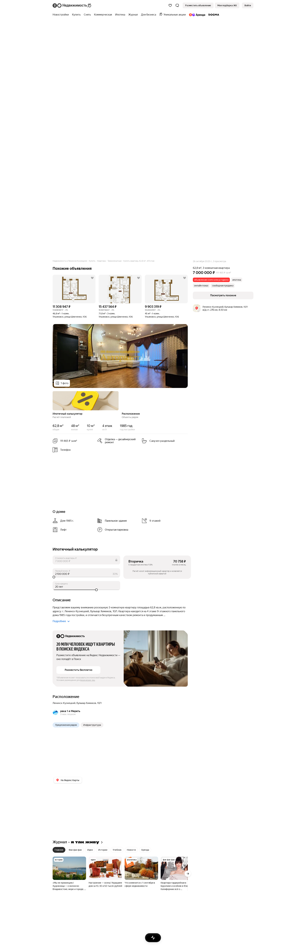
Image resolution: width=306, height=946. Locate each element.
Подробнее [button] (59, 621)
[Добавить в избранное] (92, 278)
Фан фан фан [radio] (75, 850)
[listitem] (118, 440)
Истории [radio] (102, 850)
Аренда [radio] (145, 850)
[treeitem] (61, 15)
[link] (247, 5)
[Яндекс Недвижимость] (72, 5)
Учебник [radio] (117, 850)
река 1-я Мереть (70, 711)
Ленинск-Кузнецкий (64, 703)
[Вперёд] (188, 400)
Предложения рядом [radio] (66, 725)
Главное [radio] (59, 850)
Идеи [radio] (90, 850)
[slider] (86, 577)
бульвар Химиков (86, 703)
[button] (177, 5)
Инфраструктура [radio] (92, 725)
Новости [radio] (131, 850)
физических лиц (87, 680)
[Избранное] (170, 5)
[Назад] (52, 400)
